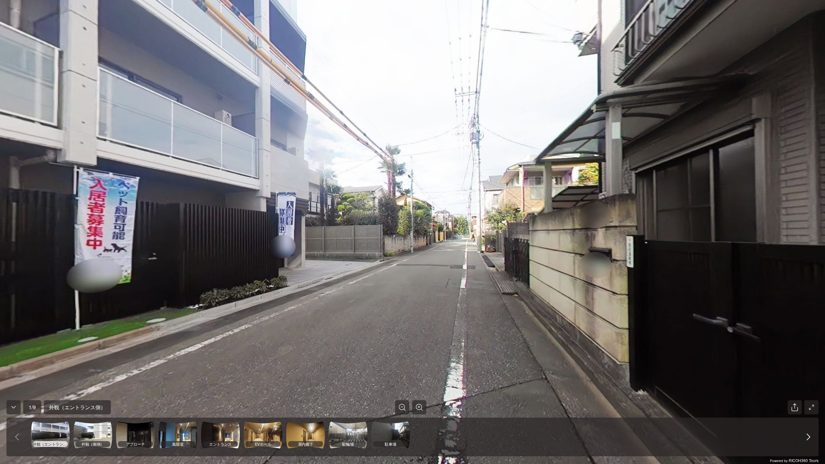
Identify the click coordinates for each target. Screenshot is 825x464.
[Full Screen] (811, 407)
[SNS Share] (795, 407)
